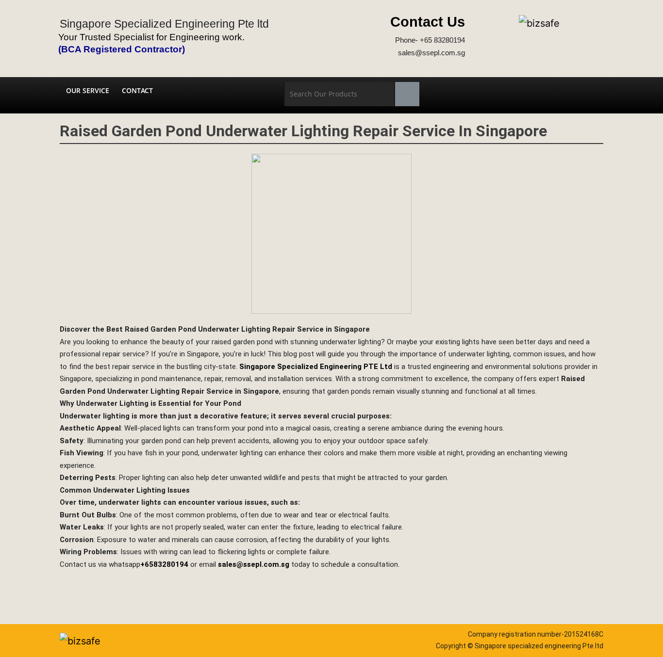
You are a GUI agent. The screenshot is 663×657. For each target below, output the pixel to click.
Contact (137, 90)
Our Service (87, 90)
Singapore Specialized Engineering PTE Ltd (315, 366)
